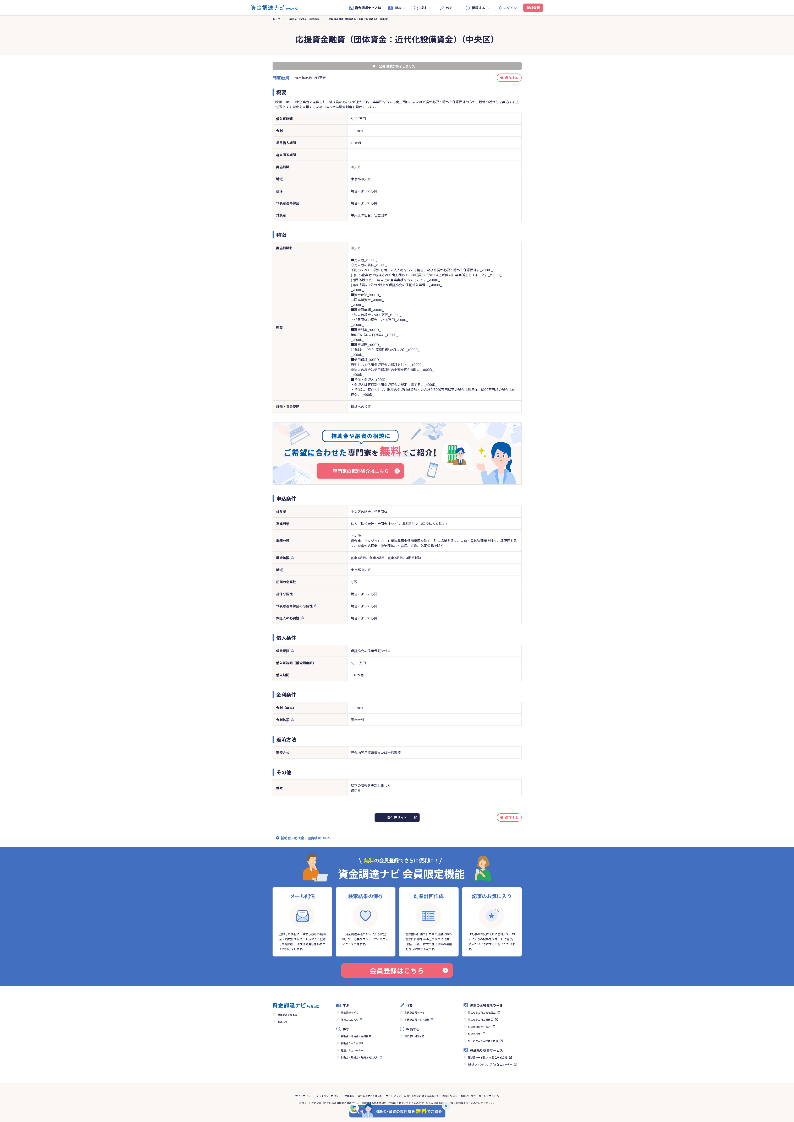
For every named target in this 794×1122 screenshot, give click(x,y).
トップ (276, 19)
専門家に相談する (415, 1036)
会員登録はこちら (397, 970)
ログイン (510, 7)
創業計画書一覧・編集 (417, 1019)
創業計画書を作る (415, 1012)
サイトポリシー (304, 1095)
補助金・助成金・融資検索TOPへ (306, 837)
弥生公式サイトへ (489, 1095)
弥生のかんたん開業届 (480, 1019)
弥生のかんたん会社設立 (481, 1012)
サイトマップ (393, 1095)
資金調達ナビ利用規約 (370, 1095)
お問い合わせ (468, 1095)
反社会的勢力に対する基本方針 (421, 1095)
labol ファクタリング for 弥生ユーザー (490, 1064)
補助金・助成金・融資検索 (304, 19)
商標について (449, 1095)
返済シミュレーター (352, 1050)
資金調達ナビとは (368, 7)
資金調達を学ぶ (349, 1012)
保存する (511, 77)
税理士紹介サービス (479, 1026)
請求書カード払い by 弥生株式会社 (487, 1057)
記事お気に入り (349, 1019)
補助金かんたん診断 (352, 1043)
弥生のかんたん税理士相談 (483, 1040)
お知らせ (283, 1021)
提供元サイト (397, 817)
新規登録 (533, 7)
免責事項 (349, 1095)
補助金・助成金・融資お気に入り (359, 1057)
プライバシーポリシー (328, 1095)
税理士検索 (474, 1033)
